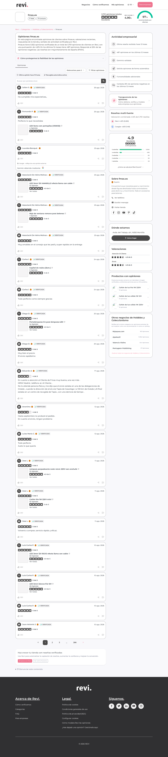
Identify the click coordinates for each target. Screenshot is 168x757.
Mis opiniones (118, 5)
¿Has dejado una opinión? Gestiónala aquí (80, 727)
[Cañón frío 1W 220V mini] (23, 503)
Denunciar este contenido (31, 669)
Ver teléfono (119, 198)
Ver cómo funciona (40, 661)
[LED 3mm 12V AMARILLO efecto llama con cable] (23, 187)
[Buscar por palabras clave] (103, 81)
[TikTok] (134, 213)
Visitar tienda (120, 207)
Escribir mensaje (121, 202)
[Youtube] (124, 213)
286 (74, 642)
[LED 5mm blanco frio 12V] (23, 588)
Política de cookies (70, 705)
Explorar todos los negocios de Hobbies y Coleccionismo (131, 353)
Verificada (40, 87)
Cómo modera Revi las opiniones (76, 723)
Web (32, 18)
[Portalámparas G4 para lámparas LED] (23, 326)
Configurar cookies (70, 718)
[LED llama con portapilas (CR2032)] (23, 130)
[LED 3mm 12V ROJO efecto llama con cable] (23, 558)
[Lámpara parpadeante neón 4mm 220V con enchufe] (23, 473)
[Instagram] (119, 213)
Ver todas (33, 191)
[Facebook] (113, 213)
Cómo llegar (132, 238)
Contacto (42, 18)
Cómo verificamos (101, 5)
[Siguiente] (83, 642)
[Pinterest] (129, 213)
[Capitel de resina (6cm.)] (23, 272)
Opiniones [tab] (21, 65)
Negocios (86, 5)
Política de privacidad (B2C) (74, 714)
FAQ (17, 714)
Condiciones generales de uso (75, 709)
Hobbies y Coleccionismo (42, 29)
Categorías (25, 29)
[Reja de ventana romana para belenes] (23, 217)
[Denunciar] (103, 103)
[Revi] (22, 4)
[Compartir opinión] (98, 103)
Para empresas (145, 5)
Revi (17, 29)
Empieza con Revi (25, 661)
